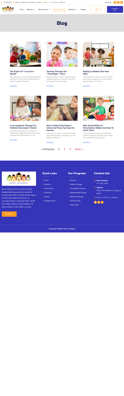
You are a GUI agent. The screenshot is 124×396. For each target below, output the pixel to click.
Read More (13, 86)
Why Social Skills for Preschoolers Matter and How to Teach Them (98, 128)
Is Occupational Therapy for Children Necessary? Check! (23, 126)
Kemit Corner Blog (59, 9)
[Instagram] (118, 2)
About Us (30, 9)
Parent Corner (43, 9)
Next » (79, 149)
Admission (71, 9)
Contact (83, 9)
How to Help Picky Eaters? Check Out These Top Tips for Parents (60, 128)
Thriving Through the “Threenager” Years (56, 72)
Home (22, 9)
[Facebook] (114, 2)
